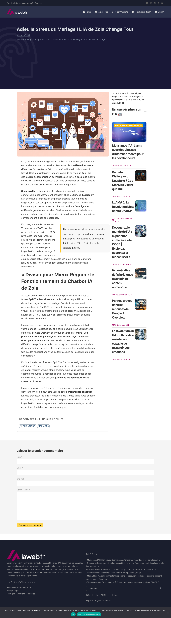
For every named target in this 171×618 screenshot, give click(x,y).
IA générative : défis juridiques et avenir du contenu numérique (122, 279)
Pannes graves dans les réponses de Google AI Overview (122, 309)
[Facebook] (147, 3)
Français (107, 600)
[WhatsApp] (158, 3)
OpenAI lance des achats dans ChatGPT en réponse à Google (114, 573)
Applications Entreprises (128, 125)
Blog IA (30, 39)
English (98, 600)
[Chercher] (160, 588)
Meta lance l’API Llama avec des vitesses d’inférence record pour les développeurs (123, 560)
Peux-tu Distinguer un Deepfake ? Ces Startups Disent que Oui (122, 180)
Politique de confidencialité (89, 614)
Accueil (21, 39)
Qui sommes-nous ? (24, 3)
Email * (20, 468)
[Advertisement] (85, 61)
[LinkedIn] (155, 3)
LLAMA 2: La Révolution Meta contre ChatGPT (123, 207)
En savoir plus (159, 610)
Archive (10, 3)
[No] (168, 612)
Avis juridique (13, 590)
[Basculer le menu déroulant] (96, 12)
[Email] (162, 3)
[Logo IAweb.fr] (17, 12)
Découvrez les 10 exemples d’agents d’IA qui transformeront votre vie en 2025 (121, 569)
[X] (151, 3)
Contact (38, 3)
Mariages (43, 426)
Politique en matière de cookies (21, 594)
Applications (23, 35)
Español (89, 600)
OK (73, 614)
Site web (20, 479)
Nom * (19, 457)
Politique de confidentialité (19, 587)
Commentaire (23, 490)
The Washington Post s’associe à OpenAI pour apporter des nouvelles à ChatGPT (123, 582)
